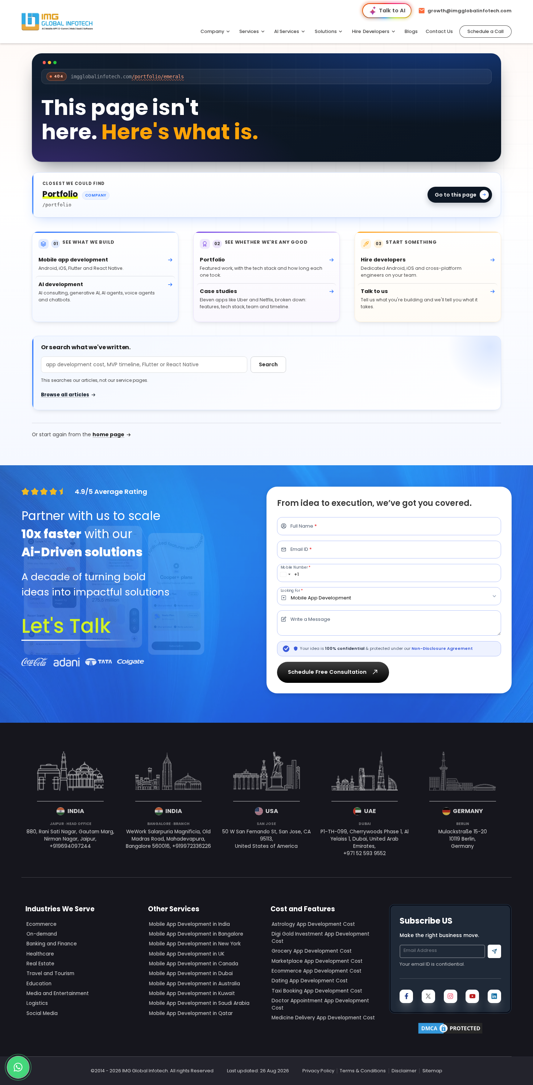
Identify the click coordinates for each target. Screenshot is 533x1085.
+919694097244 (70, 846)
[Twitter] (428, 996)
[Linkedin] (494, 996)
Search (268, 364)
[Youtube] (472, 996)
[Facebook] (406, 996)
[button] (485, 31)
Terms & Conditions (363, 1070)
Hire (370, 31)
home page (108, 434)
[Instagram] (450, 996)
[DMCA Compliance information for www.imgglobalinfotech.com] (450, 1028)
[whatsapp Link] (18, 1067)
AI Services (286, 31)
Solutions (326, 31)
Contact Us (439, 31)
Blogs (411, 31)
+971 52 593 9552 (364, 853)
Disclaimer (404, 1070)
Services (249, 31)
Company (212, 31)
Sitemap (432, 1070)
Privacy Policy (318, 1070)
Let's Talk (66, 626)
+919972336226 (191, 846)
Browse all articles (65, 394)
